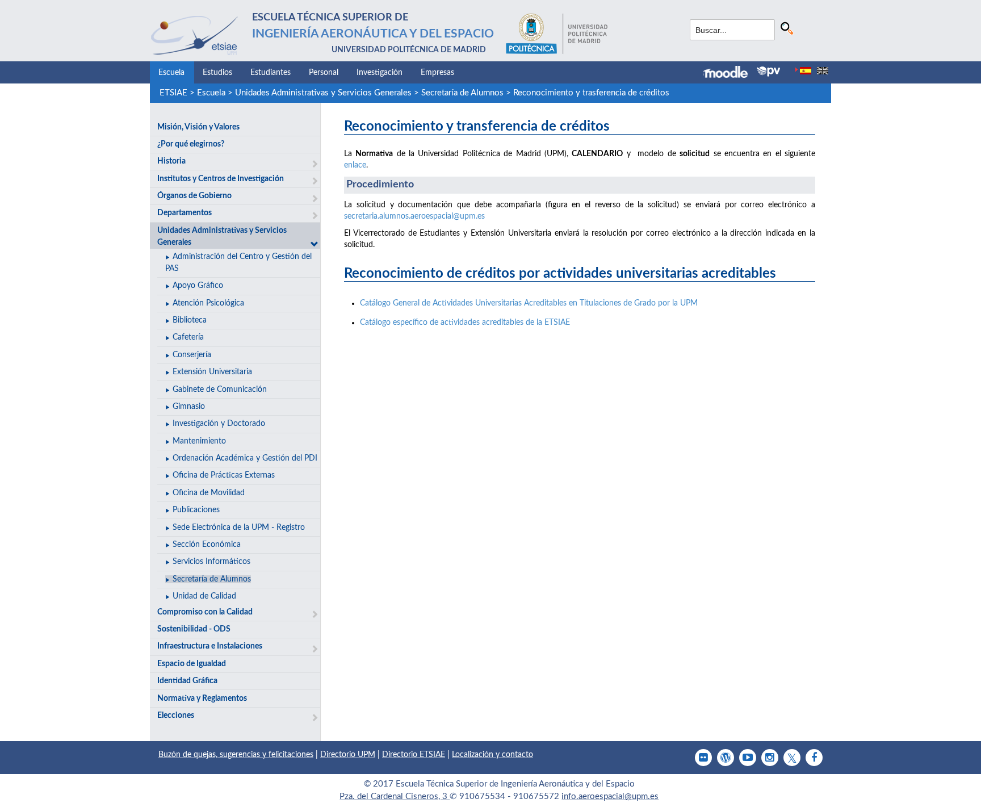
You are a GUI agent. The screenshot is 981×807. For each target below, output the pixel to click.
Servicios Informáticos (211, 562)
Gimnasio (189, 407)
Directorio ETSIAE (413, 755)
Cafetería (188, 337)
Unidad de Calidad (204, 596)
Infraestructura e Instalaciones (209, 646)
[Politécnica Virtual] (768, 72)
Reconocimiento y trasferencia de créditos (591, 93)
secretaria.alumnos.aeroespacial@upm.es (414, 216)
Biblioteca (190, 320)
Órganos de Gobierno (194, 196)
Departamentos (184, 213)
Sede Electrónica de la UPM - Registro (239, 528)
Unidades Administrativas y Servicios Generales (323, 93)
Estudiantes (270, 73)
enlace (355, 165)
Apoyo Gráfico (198, 286)
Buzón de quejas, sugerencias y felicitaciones (235, 755)
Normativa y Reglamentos (202, 699)
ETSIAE (173, 93)
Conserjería (192, 355)
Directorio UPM (347, 755)
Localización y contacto (492, 755)
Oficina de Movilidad (209, 493)
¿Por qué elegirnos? (190, 144)
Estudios (217, 73)
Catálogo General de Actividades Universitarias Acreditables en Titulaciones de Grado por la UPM (529, 303)
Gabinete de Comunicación (220, 390)
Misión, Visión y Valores (198, 127)
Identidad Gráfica (187, 681)
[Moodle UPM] (730, 73)
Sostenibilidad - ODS (193, 629)
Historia (171, 161)
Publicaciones (196, 510)
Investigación (380, 73)
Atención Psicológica (208, 303)
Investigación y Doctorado (219, 424)
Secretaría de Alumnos (462, 93)
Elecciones (175, 716)
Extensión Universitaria (212, 372)
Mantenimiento (199, 441)
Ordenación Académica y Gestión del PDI (245, 458)
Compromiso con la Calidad (205, 612)
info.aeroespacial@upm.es (610, 796)
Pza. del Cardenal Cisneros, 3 (394, 796)
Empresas (437, 73)
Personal (323, 73)
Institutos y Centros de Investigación (220, 179)
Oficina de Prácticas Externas (224, 475)
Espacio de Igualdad (191, 664)
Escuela (171, 73)
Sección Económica (207, 545)
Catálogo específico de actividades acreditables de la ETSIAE (465, 323)
